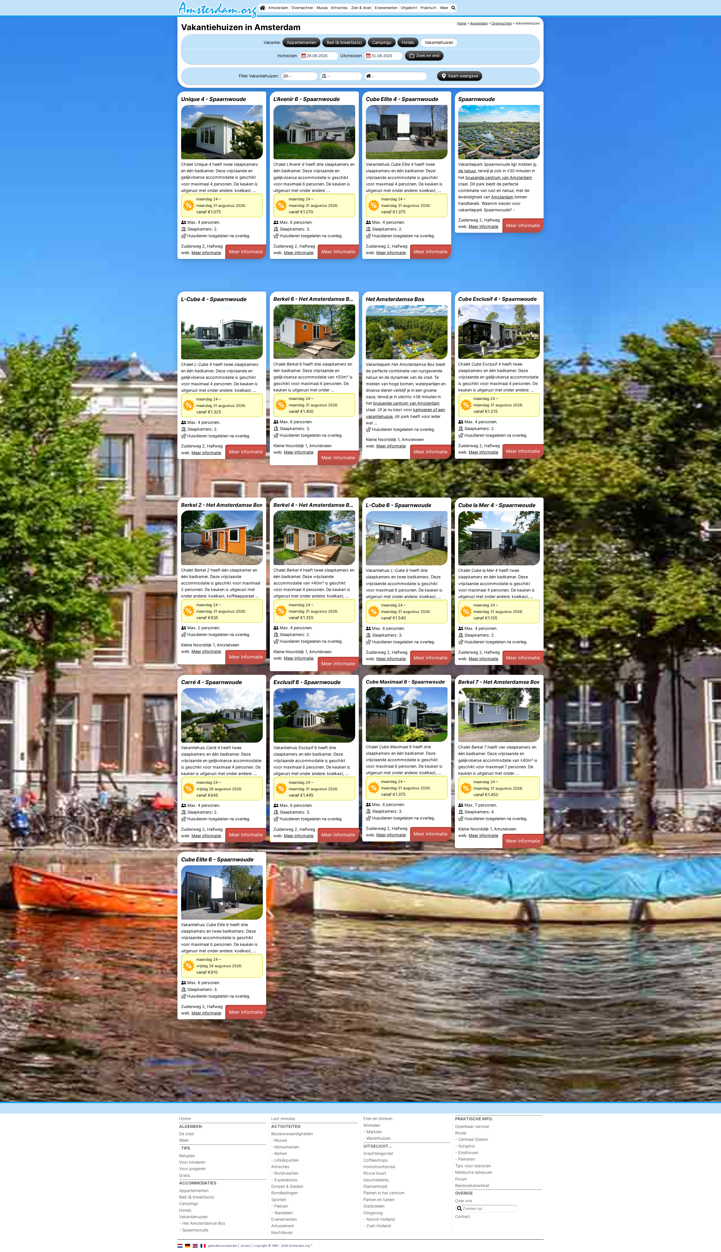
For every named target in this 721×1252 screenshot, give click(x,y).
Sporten (278, 1199)
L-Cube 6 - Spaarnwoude (398, 505)
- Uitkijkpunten (285, 1160)
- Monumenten (285, 1147)
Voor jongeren (192, 1168)
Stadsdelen (373, 1206)
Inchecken (287, 55)
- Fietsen (279, 1206)
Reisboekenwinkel (472, 1185)
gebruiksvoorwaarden (222, 1245)
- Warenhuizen (377, 1138)
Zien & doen (361, 8)
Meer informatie (206, 252)
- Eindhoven (466, 1152)
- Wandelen (282, 1212)
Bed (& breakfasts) (344, 42)
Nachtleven (282, 1232)
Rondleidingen (284, 1192)
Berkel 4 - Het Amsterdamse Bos (314, 505)
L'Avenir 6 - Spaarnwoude (306, 99)
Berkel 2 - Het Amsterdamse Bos (221, 505)
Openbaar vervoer (472, 1126)
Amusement (282, 1225)
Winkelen (371, 1125)
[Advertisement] (346, 275)
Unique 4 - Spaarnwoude (213, 99)
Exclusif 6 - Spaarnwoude (307, 682)
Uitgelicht (409, 8)
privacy (246, 1245)
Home (185, 1118)
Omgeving (373, 1212)
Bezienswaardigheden (292, 1133)
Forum (461, 1179)
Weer (444, 8)
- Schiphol (465, 1146)
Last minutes (283, 1118)
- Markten (372, 1131)
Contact (462, 1216)
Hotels (408, 42)
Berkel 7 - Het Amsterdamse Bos (499, 682)
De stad (186, 1133)
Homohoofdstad (379, 1166)
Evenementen (386, 8)
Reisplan (187, 1155)
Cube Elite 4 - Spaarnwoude (402, 99)
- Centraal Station (471, 1139)
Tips (185, 1148)
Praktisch (428, 8)
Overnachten (302, 8)
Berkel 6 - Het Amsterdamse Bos (314, 299)
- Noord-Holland (379, 1219)
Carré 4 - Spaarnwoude (211, 682)
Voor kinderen (192, 1162)
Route (460, 1132)
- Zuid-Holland (377, 1225)
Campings (381, 42)
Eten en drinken (377, 1118)
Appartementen (301, 42)
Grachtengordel (378, 1153)
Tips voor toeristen (473, 1165)
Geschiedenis (376, 1179)
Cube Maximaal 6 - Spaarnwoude (405, 682)
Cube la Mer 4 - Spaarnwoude (496, 505)
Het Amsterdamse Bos (395, 299)
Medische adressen (473, 1172)
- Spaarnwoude (193, 1230)
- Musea (279, 1140)
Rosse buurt (374, 1173)
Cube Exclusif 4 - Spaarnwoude (497, 299)
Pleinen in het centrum (384, 1192)
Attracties (339, 8)
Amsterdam (278, 8)
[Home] (262, 8)
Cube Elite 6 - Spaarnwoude (217, 859)
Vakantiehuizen (439, 42)
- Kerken (279, 1153)
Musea (322, 8)
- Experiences (284, 1179)
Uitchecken (351, 55)
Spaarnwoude (476, 99)
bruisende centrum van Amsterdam (499, 177)
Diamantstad (375, 1186)
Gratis (184, 1175)
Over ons (463, 1200)
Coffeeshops (375, 1160)
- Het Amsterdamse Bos (202, 1223)
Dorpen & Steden (287, 1186)
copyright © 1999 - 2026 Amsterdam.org (282, 1245)
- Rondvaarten (284, 1173)
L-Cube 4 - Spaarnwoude (213, 299)
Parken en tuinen (378, 1199)
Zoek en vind (427, 55)
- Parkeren (465, 1159)
